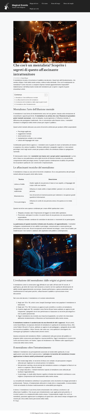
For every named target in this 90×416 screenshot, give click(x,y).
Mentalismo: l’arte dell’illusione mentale (27, 97)
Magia (17, 400)
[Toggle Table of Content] (45, 94)
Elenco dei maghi (69, 3)
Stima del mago (55, 3)
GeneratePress (55, 413)
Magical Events (20, 5)
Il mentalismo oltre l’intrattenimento (25, 104)
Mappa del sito (34, 3)
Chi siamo (45, 3)
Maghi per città (34, 9)
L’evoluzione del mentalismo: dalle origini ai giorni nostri (31, 102)
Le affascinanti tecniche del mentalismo (27, 100)
